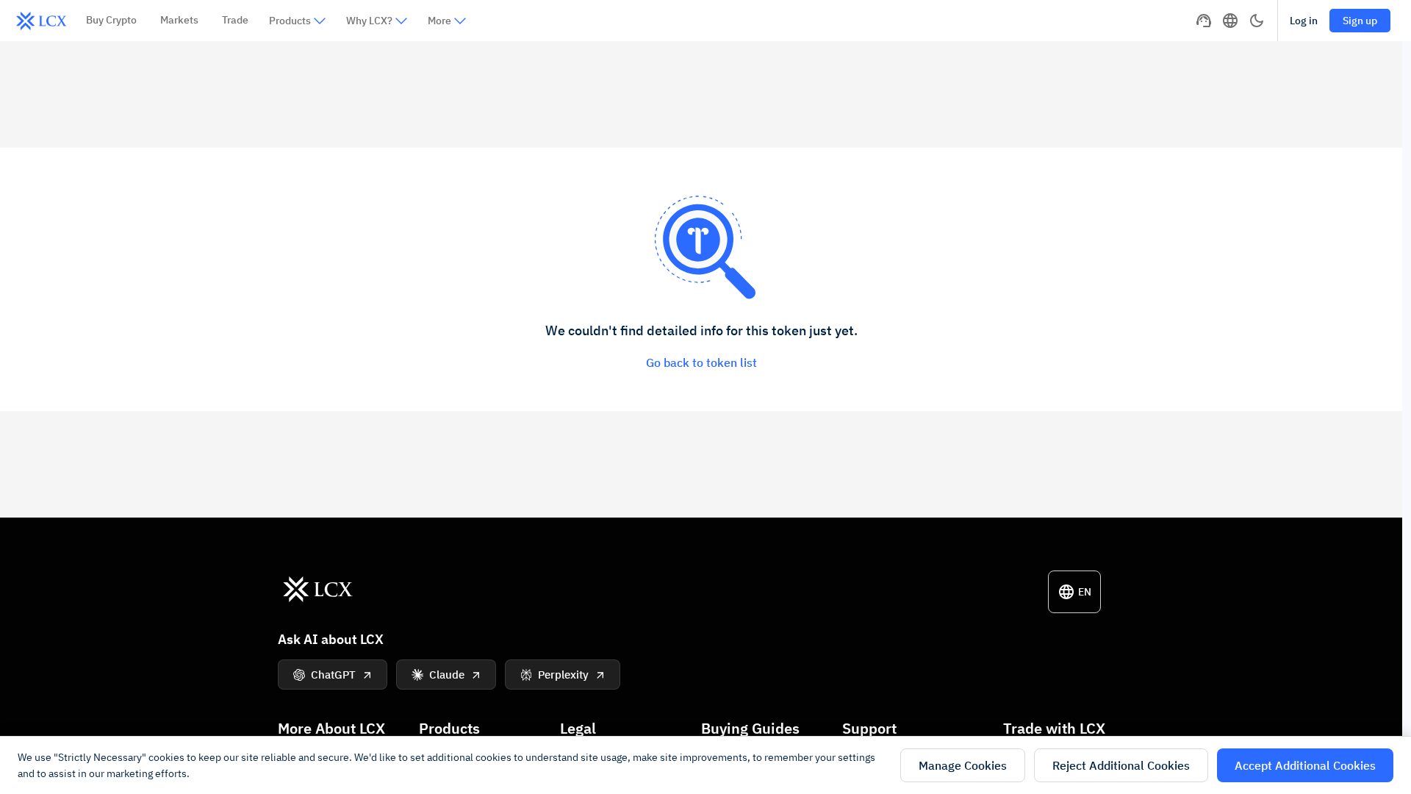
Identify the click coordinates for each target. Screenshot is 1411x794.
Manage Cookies (963, 765)
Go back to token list (701, 362)
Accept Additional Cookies (1305, 765)
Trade (235, 19)
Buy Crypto (111, 19)
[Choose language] (1230, 20)
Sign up (1360, 20)
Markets (179, 19)
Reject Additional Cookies (1121, 765)
